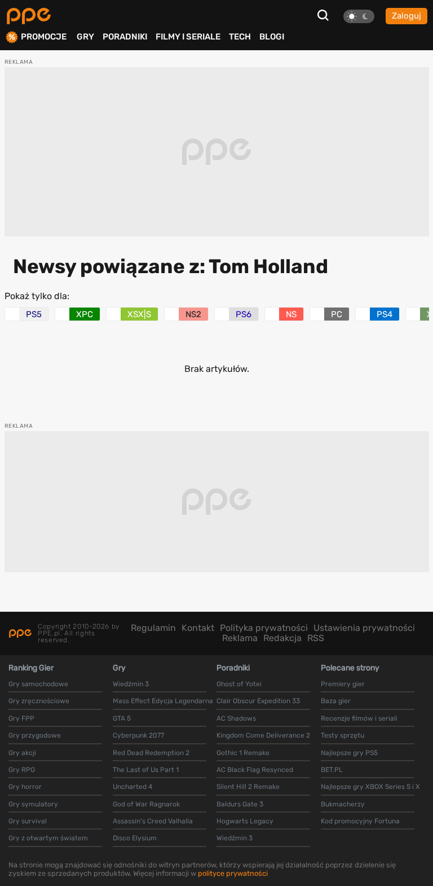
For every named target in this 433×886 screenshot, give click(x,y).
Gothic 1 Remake (242, 753)
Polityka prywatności (264, 627)
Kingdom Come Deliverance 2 (263, 735)
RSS (315, 638)
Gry (85, 37)
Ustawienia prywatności (364, 627)
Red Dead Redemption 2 (151, 753)
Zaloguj (406, 16)
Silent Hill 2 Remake (248, 787)
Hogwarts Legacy (244, 821)
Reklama (240, 638)
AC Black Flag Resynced (254, 770)
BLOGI (271, 37)
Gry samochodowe (38, 684)
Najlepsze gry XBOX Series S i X (370, 787)
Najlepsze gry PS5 (349, 753)
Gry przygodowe (34, 735)
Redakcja (282, 638)
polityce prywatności (233, 873)
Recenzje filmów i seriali (359, 718)
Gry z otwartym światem (48, 838)
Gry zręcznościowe (38, 701)
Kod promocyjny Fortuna (360, 821)
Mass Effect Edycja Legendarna (163, 701)
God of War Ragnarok (146, 804)
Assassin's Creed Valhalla (153, 821)
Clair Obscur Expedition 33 (258, 701)
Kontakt (198, 627)
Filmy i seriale (188, 37)
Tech (240, 37)
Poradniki (125, 37)
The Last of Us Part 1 (146, 770)
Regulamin (153, 627)
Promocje (44, 37)
